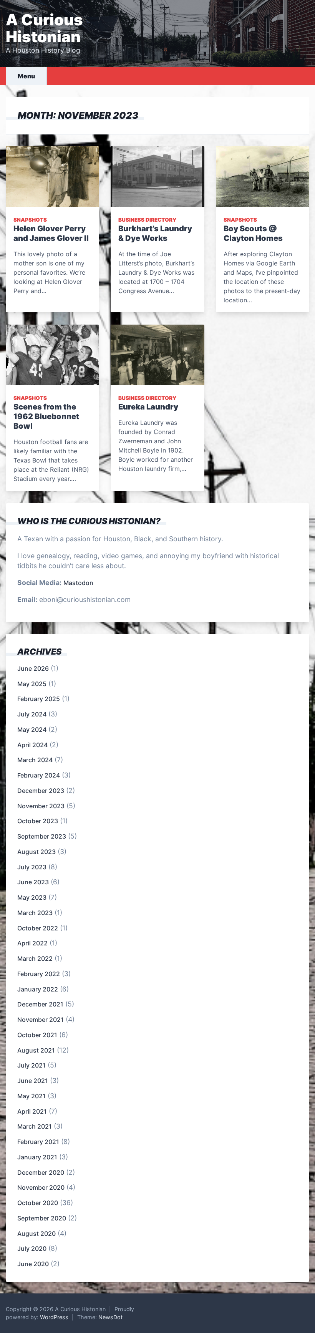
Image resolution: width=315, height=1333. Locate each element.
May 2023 (31, 897)
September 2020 (41, 1218)
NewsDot (110, 1317)
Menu (26, 76)
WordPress (54, 1317)
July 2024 (31, 714)
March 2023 (35, 913)
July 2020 (31, 1248)
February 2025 (38, 699)
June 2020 (33, 1264)
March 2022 (35, 958)
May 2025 (31, 684)
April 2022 (32, 943)
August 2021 (36, 1050)
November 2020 (41, 1187)
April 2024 (32, 745)
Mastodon (78, 583)
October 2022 (37, 928)
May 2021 (31, 1096)
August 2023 (36, 852)
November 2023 (41, 806)
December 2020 (40, 1172)
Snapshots (30, 220)
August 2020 (36, 1233)
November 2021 (40, 1019)
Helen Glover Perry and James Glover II (51, 233)
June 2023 (33, 882)
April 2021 (32, 1111)
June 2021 (32, 1080)
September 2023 (41, 836)
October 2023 (37, 821)
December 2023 (40, 790)
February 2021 (38, 1142)
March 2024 (35, 760)
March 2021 (34, 1126)
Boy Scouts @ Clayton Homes (253, 233)
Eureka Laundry (148, 406)
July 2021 (31, 1065)
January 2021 (37, 1157)
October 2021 (37, 1035)
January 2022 (37, 989)
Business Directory (147, 220)
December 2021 (40, 1004)
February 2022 (38, 974)
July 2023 (31, 867)
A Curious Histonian (44, 28)
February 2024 (38, 775)
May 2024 (31, 729)
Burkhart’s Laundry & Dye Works (155, 233)
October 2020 (37, 1203)
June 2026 (33, 668)
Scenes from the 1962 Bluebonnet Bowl (46, 416)
